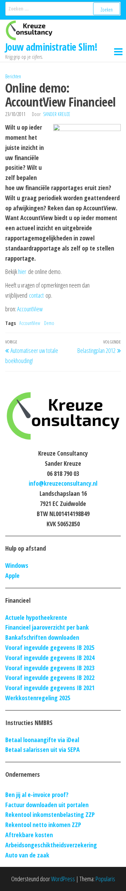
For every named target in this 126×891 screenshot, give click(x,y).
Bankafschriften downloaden (42, 637)
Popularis (105, 879)
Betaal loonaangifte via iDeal (42, 740)
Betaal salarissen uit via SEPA (42, 749)
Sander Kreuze (56, 114)
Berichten (13, 76)
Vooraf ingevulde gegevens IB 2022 (49, 677)
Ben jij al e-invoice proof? (37, 794)
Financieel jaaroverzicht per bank (47, 627)
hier (22, 271)
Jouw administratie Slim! (51, 46)
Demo (49, 323)
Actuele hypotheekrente (36, 617)
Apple (12, 575)
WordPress (63, 879)
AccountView (30, 309)
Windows (16, 565)
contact (36, 295)
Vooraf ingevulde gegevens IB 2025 (49, 647)
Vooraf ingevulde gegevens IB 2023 (49, 668)
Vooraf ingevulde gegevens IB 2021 (49, 687)
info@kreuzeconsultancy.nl (63, 483)
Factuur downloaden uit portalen (47, 805)
